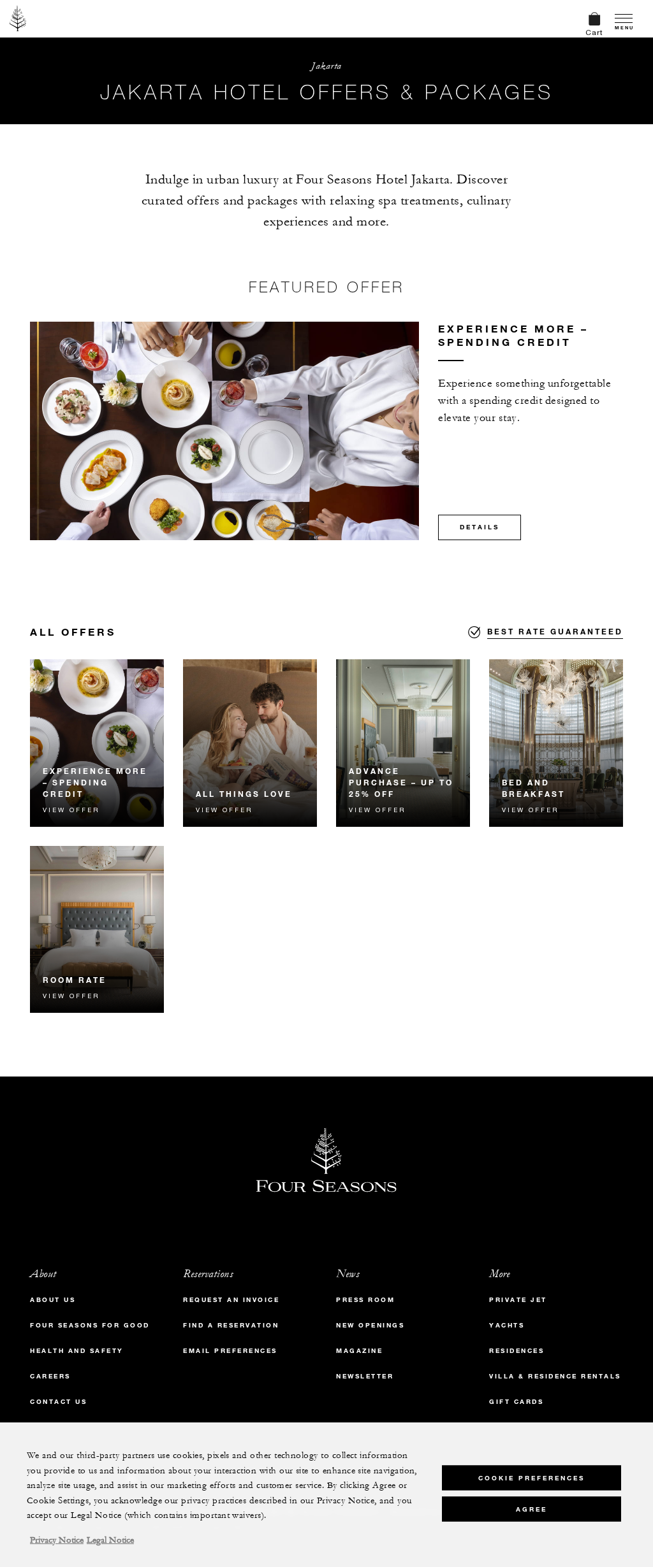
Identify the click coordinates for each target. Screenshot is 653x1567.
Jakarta (326, 66)
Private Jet (518, 1300)
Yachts (506, 1325)
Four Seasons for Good (90, 1325)
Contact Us (58, 1402)
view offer (71, 809)
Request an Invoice (231, 1300)
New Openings (370, 1325)
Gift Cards (516, 1402)
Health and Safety (77, 1351)
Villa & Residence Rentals (555, 1376)
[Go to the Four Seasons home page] (18, 18)
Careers (50, 1376)
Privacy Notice (57, 1540)
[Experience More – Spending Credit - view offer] (97, 743)
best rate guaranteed (555, 631)
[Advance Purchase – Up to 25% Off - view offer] (403, 743)
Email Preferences (230, 1351)
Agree (531, 1509)
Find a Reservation (231, 1325)
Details (479, 527)
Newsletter (364, 1376)
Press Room (365, 1300)
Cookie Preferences (531, 1478)
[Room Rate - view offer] (97, 929)
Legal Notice (110, 1540)
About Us (52, 1300)
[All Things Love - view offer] (250, 743)
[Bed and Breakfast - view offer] (556, 743)
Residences (516, 1351)
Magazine (359, 1351)
